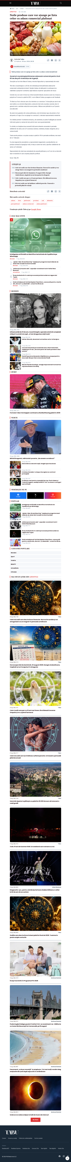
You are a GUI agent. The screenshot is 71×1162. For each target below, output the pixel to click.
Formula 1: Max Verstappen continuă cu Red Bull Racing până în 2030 (35, 413)
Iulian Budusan (56, 887)
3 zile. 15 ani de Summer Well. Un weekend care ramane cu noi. (32, 847)
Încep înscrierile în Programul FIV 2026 (24, 981)
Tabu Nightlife (52, 1148)
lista (19, 200)
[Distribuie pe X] (59, 60)
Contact (4, 1138)
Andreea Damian (56, 978)
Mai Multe (35, 1120)
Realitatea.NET (5, 1148)
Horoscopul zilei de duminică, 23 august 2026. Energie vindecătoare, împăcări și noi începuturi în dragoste (33, 174)
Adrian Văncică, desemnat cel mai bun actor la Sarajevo (40, 339)
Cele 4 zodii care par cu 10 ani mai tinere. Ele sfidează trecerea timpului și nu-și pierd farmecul (36, 179)
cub (43, 200)
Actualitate (16, 272)
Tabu (22, 59)
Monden (12, 259)
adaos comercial (28, 204)
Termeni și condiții (12, 1138)
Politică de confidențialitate (25, 1138)
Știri (17, 8)
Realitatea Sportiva (16, 1148)
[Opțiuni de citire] (67, 1158)
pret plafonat (15, 204)
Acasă (13, 8)
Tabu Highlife (44, 1148)
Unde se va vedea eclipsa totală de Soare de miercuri (29, 1115)
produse (36, 200)
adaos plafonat (42, 204)
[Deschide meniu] (10, 3)
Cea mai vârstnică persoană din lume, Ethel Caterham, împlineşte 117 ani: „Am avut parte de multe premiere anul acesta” (41, 349)
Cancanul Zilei (35, 1148)
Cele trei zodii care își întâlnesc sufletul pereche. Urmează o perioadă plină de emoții (34, 184)
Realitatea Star (26, 1148)
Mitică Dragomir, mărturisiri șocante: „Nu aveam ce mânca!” (32, 458)
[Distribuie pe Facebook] (52, 60)
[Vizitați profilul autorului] (11, 60)
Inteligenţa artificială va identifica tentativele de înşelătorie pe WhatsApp (38, 505)
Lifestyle (22, 8)
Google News (36, 209)
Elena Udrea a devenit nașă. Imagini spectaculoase (39, 463)
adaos (13, 200)
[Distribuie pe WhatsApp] (55, 60)
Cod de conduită (38, 1138)
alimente (50, 200)
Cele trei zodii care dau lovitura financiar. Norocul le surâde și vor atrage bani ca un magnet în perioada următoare (37, 169)
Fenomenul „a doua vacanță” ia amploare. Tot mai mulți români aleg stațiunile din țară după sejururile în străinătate (35, 1070)
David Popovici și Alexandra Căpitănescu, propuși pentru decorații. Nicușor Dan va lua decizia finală (41, 357)
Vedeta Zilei (61, 1148)
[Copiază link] (48, 60)
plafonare (27, 200)
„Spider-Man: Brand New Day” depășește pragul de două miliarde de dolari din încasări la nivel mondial (41, 514)
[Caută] (61, 3)
